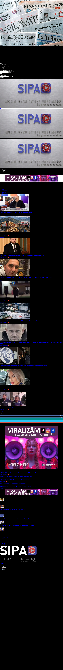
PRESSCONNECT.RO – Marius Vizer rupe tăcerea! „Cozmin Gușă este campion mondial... (17, 525)
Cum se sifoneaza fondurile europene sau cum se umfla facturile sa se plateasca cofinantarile (18, 320)
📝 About (3, 68)
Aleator (3, 193)
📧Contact (3, 569)
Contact (3, 67)
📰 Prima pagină (4, 169)
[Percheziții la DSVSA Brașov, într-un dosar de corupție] (15, 297)
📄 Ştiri (3, 172)
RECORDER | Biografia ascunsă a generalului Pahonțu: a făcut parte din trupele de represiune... (18, 486)
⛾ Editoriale (4, 171)
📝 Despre (3, 568)
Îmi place (61, 415)
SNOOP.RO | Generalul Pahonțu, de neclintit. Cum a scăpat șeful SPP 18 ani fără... (16, 476)
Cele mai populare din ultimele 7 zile (7, 191)
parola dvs (9, 72)
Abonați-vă (60, 422)
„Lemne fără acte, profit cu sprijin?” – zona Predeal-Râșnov (11, 233)
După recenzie (4, 192)
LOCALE (3, 566)
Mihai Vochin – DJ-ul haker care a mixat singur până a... (11, 502)
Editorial (1, 481)
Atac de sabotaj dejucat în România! (7, 407)
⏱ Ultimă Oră (4, 170)
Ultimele (3, 189)
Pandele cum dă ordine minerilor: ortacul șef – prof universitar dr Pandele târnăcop (16, 212)
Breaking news (2, 235)
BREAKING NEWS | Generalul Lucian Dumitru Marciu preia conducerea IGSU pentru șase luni (18, 472)
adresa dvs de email (10, 76)
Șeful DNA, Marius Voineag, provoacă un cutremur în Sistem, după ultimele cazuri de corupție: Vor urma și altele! (22, 255)
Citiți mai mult (2, 215)
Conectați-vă (60, 417)
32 (2, 411)
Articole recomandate (5, 190)
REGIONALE (4, 567)
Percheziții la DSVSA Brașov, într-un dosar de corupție (11, 299)
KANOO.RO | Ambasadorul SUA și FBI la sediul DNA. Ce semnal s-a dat (14, 483)
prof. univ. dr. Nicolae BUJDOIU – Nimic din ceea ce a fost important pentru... (15, 479)
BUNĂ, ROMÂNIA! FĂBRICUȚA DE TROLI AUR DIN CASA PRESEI (12, 509)
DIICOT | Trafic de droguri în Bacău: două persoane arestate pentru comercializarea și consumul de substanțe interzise (23, 365)
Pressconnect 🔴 (6, 235)
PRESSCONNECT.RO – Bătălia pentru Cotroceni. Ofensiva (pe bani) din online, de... (16, 532)
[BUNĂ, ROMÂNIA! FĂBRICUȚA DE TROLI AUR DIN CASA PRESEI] (2, 507)
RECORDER (2, 488)
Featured (1, 504)
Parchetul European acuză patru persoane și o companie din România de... (15, 518)
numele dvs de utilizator (11, 71)
